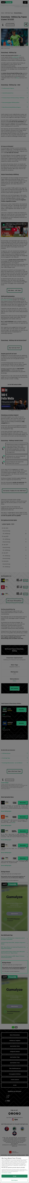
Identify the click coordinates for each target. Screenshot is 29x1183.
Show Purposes (14, 1180)
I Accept (14, 1176)
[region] (14, 1169)
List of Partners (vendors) (6, 1172)
